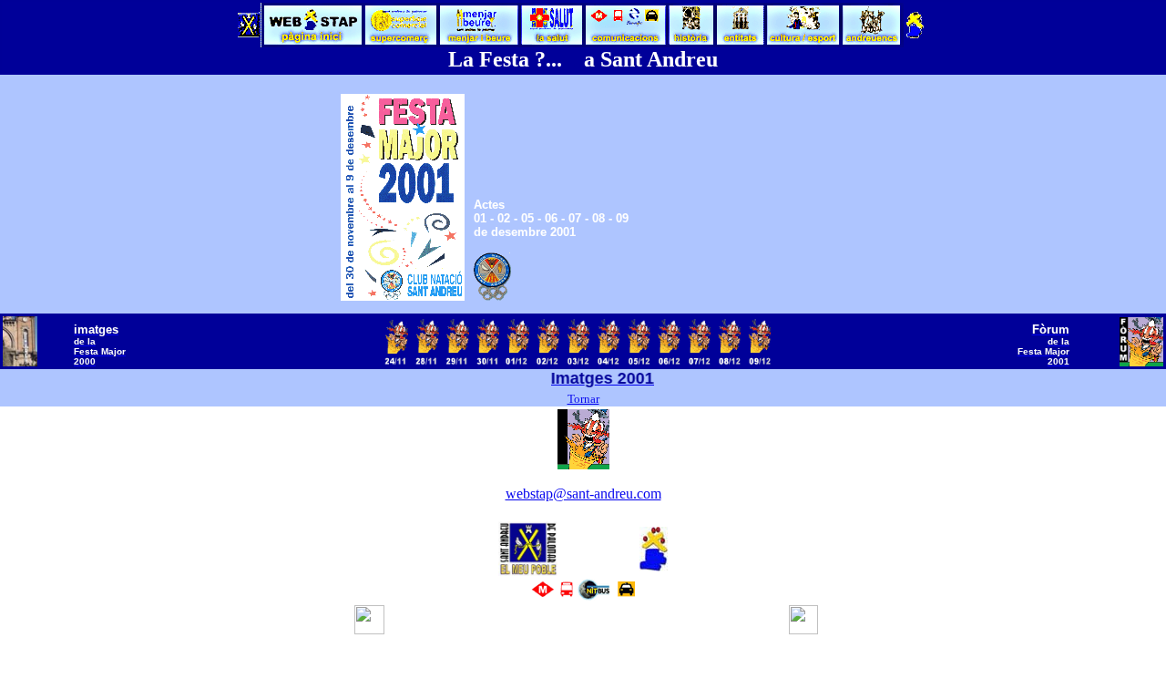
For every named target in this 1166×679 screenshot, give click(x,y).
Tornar (583, 399)
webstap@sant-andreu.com (583, 493)
